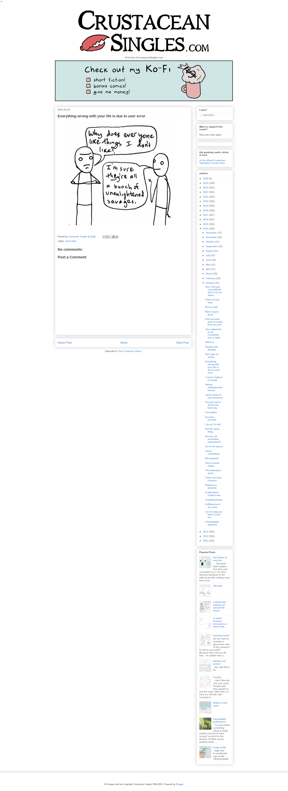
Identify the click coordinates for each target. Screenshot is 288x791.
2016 (206, 219)
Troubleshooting (213, 499)
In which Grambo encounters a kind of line (220, 622)
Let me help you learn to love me (213, 514)
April (208, 269)
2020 (206, 201)
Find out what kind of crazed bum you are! (213, 322)
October (210, 241)
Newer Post (65, 342)
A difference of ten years (212, 505)
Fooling (217, 677)
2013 (206, 531)
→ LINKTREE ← (208, 115)
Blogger (179, 784)
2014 (206, 228)
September (212, 246)
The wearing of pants (213, 471)
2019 (206, 205)
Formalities (211, 412)
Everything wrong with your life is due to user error (212, 367)
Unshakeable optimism (212, 523)
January (210, 282)
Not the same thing (212, 430)
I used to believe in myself (213, 378)
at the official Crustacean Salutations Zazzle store (212, 161)
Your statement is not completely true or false (213, 333)
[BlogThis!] (107, 236)
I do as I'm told (213, 424)
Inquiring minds (221, 635)
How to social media (212, 464)
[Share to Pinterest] (116, 236)
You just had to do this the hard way (213, 405)
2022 (206, 192)
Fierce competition (212, 452)
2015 (206, 224)
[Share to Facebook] (113, 236)
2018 (206, 210)
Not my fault (211, 307)
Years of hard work (212, 301)
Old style (217, 585)
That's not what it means (213, 479)
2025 (206, 178)
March (209, 273)
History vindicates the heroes (213, 387)
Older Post (182, 342)
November (212, 237)
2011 (206, 540)
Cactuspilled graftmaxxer (219, 720)
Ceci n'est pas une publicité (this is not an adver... (213, 290)
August (210, 251)
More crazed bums (211, 313)
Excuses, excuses (210, 418)
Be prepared (211, 458)
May (208, 264)
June (209, 260)
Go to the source (214, 446)
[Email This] (104, 236)
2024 (206, 183)
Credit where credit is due (212, 494)
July (208, 255)
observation (70, 241)
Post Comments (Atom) (129, 351)
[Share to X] (110, 236)
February (211, 278)
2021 (206, 196)
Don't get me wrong (212, 355)
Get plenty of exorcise (220, 559)
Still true (209, 342)
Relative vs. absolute (211, 486)
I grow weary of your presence (214, 396)
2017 (206, 215)
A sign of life (219, 747)
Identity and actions (219, 662)
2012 (206, 536)
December (212, 232)
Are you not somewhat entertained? (213, 439)
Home (124, 342)
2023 (206, 187)
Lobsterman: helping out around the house (219, 606)
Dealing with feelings (211, 348)
